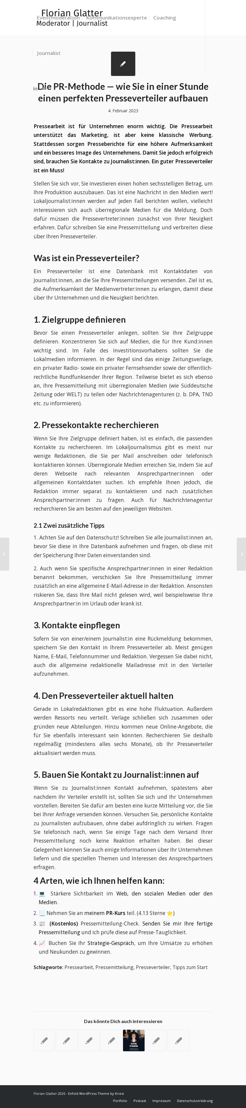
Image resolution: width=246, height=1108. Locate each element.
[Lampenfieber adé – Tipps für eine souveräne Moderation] (156, 1040)
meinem (104, 913)
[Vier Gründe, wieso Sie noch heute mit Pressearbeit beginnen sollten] (44, 1040)
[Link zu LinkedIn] (35, 88)
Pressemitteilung (114, 967)
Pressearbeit (78, 967)
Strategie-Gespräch (111, 943)
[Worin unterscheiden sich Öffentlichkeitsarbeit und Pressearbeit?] (178, 1040)
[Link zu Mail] (44, 88)
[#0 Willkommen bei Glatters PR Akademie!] (134, 1040)
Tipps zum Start (190, 967)
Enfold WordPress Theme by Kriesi (96, 1093)
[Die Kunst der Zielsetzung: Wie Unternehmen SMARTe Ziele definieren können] (89, 1040)
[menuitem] (58, 17)
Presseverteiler (153, 967)
